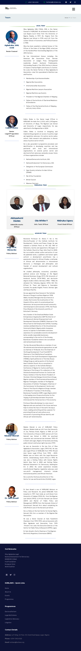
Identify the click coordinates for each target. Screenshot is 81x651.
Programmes (9, 599)
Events (7, 595)
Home (66, 17)
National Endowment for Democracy (17, 557)
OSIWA (15, 559)
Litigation (8, 622)
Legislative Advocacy (12, 619)
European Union (10, 564)
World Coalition (10, 567)
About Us (8, 592)
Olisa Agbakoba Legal (12, 554)
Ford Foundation (10, 562)
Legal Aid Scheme (11, 615)
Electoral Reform (10, 611)
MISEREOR (8, 559)
